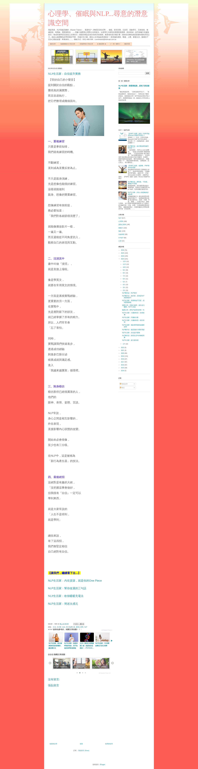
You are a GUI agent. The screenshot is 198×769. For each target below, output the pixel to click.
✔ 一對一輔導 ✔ (115, 44)
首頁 (81, 744)
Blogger (102, 764)
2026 (123, 250)
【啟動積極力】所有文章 (67, 44)
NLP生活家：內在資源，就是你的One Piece (75, 580)
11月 (124, 264)
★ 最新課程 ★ (101, 44)
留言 (123, 388)
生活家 (59, 627)
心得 (119, 241)
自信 (63, 627)
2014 (123, 370)
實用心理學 (79, 627)
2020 (123, 353)
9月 (124, 270)
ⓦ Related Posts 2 (107, 630)
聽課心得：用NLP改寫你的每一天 (133, 310)
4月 (124, 284)
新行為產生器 (70, 627)
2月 (124, 290)
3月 (124, 287)
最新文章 (53, 44)
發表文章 (124, 384)
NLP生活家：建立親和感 (130, 340)
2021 (123, 350)
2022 (123, 347)
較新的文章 (53, 744)
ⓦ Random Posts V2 (104, 673)
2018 (123, 359)
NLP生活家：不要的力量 (130, 317)
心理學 (120, 221)
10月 (124, 267)
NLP (85, 627)
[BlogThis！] (77, 624)
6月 (124, 279)
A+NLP (120, 238)
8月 (124, 273)
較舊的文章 (109, 744)
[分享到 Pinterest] (83, 624)
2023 (123, 259)
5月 (124, 282)
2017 (123, 362)
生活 (54, 627)
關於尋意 (127, 44)
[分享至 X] (79, 624)
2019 (123, 356)
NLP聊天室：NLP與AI (129, 293)
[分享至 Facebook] (81, 624)
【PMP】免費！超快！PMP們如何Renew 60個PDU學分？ (138, 134)
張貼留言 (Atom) (83, 750)
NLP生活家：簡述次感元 (63, 603)
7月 (124, 276)
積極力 (120, 228)
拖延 (119, 231)
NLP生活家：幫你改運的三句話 (67, 588)
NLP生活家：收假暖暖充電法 (65, 595)
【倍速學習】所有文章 (86, 44)
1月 (124, 344)
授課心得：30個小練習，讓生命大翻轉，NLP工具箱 (133, 306)
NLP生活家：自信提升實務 (131, 332)
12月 (124, 261)
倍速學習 (121, 234)
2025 (123, 253)
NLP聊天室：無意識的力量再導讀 (133, 330)
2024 (123, 256)
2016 (123, 365)
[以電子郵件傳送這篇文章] (74, 624)
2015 (123, 368)
